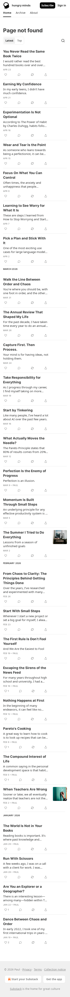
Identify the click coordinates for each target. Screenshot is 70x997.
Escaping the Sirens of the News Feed (24, 670)
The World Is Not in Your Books (22, 828)
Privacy (27, 969)
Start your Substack (24, 979)
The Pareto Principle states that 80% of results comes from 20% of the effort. (24, 450)
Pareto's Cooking (17, 728)
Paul (15, 485)
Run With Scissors (18, 858)
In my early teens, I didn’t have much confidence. (23, 91)
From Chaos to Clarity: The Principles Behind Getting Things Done (25, 578)
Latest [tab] (9, 40)
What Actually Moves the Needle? (24, 440)
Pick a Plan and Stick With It (24, 240)
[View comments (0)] (19, 74)
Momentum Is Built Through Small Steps (20, 502)
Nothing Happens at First (23, 700)
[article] (35, 63)
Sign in (62, 5)
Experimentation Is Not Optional (22, 114)
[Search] (63, 40)
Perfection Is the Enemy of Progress (24, 473)
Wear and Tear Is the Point (24, 145)
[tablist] (13, 40)
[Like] (5, 74)
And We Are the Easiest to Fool (23, 649)
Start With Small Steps (21, 611)
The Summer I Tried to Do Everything (23, 535)
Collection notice (55, 969)
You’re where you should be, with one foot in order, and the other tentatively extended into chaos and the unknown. (25, 291)
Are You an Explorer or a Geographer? (22, 889)
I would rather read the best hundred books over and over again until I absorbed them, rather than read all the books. (23, 63)
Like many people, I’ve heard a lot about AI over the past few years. (25, 417)
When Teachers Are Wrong (25, 789)
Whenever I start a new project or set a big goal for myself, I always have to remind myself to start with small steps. (25, 618)
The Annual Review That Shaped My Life (23, 314)
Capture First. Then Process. (19, 347)
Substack (16, 989)
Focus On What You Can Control (22, 175)
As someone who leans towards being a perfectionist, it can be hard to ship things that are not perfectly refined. (24, 152)
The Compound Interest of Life (24, 759)
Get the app (54, 979)
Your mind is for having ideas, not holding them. (25, 356)
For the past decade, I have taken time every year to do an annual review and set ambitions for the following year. (25, 324)
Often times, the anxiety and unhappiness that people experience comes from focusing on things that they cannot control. (25, 184)
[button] (7, 13)
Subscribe (47, 5)
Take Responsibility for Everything (22, 380)
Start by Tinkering (18, 410)
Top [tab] (19, 40)
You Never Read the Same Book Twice (24, 54)
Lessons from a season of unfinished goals (20, 544)
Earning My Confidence (22, 84)
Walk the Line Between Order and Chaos (21, 282)
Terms (38, 969)
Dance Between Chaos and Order (25, 921)
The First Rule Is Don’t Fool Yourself (24, 641)
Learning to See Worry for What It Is (24, 208)
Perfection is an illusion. (19, 481)
